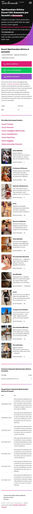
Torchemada (9, 2)
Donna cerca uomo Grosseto (12, 144)
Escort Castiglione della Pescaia (13, 131)
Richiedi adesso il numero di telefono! (15, 27)
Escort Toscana (7, 124)
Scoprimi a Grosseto (13, 84)
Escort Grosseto (8, 127)
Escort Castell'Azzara (9, 134)
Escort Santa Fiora (8, 137)
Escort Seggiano (8, 141)
